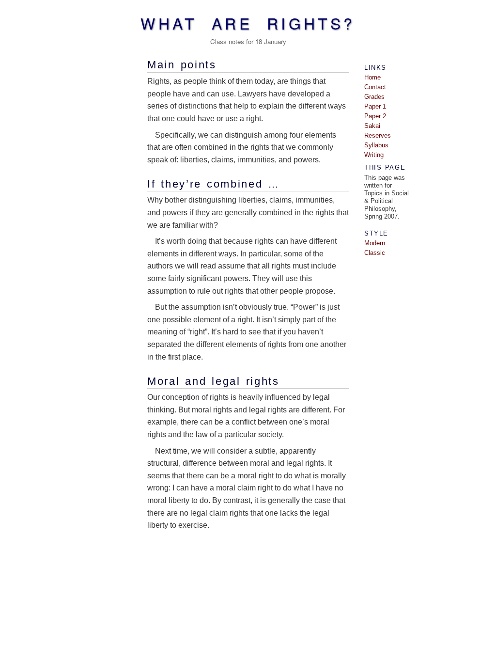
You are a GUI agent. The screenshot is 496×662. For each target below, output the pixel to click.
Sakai (372, 125)
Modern (374, 243)
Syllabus (376, 145)
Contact (375, 87)
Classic (374, 252)
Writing (374, 154)
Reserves (377, 135)
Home (372, 77)
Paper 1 (375, 106)
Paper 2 (375, 116)
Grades (374, 96)
